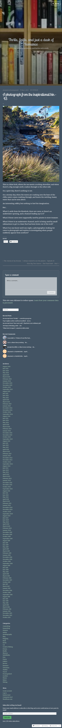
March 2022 (6, 476)
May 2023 (6, 447)
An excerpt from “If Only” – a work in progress (17, 318)
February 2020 (7, 528)
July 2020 (5, 518)
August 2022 (6, 466)
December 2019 (7, 532)
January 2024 (7, 431)
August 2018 (6, 565)
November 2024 (7, 410)
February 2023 (7, 453)
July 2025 (5, 393)
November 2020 (7, 509)
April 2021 (6, 499)
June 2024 (6, 420)
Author (5, 632)
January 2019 (7, 555)
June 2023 (6, 445)
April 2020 (6, 524)
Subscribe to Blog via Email (12, 705)
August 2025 (6, 391)
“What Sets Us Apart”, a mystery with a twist (16, 328)
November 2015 (7, 615)
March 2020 (6, 526)
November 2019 (7, 534)
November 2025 (7, 385)
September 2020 (8, 514)
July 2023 (5, 443)
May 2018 (5, 572)
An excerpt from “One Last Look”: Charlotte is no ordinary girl (22, 323)
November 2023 (7, 435)
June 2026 (6, 370)
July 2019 (5, 543)
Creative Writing (8, 647)
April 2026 (6, 375)
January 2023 (7, 455)
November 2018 (7, 559)
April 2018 (6, 574)
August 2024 (6, 416)
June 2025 (6, 395)
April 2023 (6, 449)
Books (4, 642)
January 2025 (7, 406)
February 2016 (7, 609)
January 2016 (6, 611)
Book (4, 640)
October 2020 (7, 511)
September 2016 (7, 594)
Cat (4, 645)
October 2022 (7, 462)
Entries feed (6, 695)
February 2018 (7, 578)
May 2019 (5, 547)
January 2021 (7, 505)
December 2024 (7, 408)
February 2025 (7, 404)
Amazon (5, 630)
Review (5, 663)
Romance (5, 665)
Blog (4, 636)
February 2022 (7, 478)
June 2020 (6, 520)
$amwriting (6, 628)
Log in (5, 693)
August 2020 (6, 516)
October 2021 (7, 487)
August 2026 (6, 366)
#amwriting (6, 626)
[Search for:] (11, 309)
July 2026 (5, 368)
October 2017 (6, 582)
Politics (5, 661)
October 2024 (7, 412)
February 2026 (7, 379)
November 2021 (7, 484)
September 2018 (8, 563)
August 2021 (6, 491)
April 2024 (6, 424)
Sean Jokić (10, 338)
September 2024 (8, 414)
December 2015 (7, 613)
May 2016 (5, 603)
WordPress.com (7, 699)
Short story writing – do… (27, 347)
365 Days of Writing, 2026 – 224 (12, 325)
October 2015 (7, 617)
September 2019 (8, 538)
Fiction (5, 649)
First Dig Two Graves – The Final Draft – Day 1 (42, 263)
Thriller (5, 669)
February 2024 (7, 428)
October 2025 (7, 387)
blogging (5, 638)
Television (6, 667)
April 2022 (6, 474)
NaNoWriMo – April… (21, 351)
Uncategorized (14, 90)
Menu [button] (57, 3)
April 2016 (6, 605)
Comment (51, 292)
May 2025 (6, 397)
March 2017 (6, 586)
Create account (7, 691)
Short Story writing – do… (20, 342)
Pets (4, 657)
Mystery (5, 653)
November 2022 (7, 460)
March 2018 (6, 576)
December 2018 (7, 557)
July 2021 (5, 493)
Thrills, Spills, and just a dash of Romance (31, 42)
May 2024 (6, 422)
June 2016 (5, 601)
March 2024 (6, 426)
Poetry (5, 659)
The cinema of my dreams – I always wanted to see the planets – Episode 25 (29, 261)
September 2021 (8, 489)
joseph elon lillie (12, 347)
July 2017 (5, 584)
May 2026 (6, 372)
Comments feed (7, 697)
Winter (5, 678)
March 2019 (6, 551)
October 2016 (6, 592)
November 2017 (7, 580)
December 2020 (7, 507)
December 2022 (7, 458)
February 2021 (7, 503)
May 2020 (6, 522)
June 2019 (5, 545)
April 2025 (6, 399)
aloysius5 (5, 90)
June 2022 (6, 470)
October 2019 (7, 536)
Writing (5, 682)
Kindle (5, 651)
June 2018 (5, 569)
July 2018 (5, 567)
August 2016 (6, 596)
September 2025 (8, 389)
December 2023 (7, 433)
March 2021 (6, 501)
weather (5, 676)
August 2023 (6, 441)
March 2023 (6, 451)
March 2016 (6, 607)
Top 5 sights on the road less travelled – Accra (17, 321)
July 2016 (5, 599)
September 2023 (8, 439)
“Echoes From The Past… (23, 338)
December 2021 (7, 482)
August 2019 (6, 540)
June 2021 (5, 495)
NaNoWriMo (6, 655)
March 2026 (6, 377)
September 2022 (8, 464)
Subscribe (7, 717)
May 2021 (5, 497)
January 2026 (7, 381)
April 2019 (6, 549)
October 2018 (7, 561)
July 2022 (5, 468)
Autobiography (7, 634)
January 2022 (7, 480)
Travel (5, 672)
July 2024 (5, 418)
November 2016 (7, 590)
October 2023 (7, 437)
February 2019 (7, 553)
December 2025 (7, 383)
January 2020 (7, 530)
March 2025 (6, 402)
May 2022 (6, 472)
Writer (5, 680)
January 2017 (6, 588)
